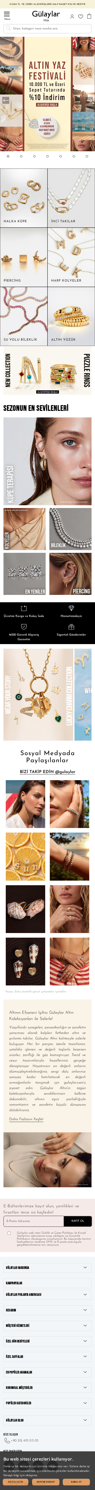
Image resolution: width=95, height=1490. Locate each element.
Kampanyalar (14, 1283)
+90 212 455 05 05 (25, 1440)
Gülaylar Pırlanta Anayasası (24, 1295)
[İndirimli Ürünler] (47, 150)
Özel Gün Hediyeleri (18, 1341)
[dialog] (47, 1470)
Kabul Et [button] (76, 1481)
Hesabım (11, 1310)
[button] (8, 160)
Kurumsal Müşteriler (19, 1388)
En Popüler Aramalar (19, 1372)
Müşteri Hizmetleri (17, 1326)
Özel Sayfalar (14, 1357)
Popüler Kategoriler (18, 1403)
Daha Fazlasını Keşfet (26, 1119)
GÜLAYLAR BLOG (15, 1420)
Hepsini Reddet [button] (46, 1481)
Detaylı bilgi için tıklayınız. (20, 1475)
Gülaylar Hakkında (17, 1268)
